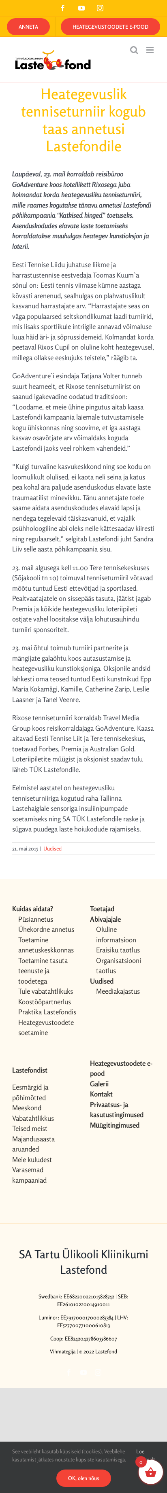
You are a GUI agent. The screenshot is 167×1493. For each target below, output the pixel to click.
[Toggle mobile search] (134, 50)
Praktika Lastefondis (47, 1011)
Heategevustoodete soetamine (46, 1027)
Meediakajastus (118, 991)
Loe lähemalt (145, 1455)
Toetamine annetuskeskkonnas (46, 944)
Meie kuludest (32, 1159)
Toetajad (102, 908)
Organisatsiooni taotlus (118, 965)
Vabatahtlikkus (33, 1118)
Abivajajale (105, 919)
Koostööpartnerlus (44, 1001)
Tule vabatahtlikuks (45, 991)
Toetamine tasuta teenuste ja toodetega (43, 970)
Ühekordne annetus (46, 929)
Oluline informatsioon (116, 934)
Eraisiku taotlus (118, 950)
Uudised (52, 848)
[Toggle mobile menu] (150, 50)
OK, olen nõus (83, 1478)
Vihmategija (62, 1351)
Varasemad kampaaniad (29, 1174)
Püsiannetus (35, 919)
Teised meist (29, 1128)
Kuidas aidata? (32, 908)
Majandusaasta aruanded (33, 1144)
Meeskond (26, 1107)
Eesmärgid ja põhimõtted (30, 1092)
